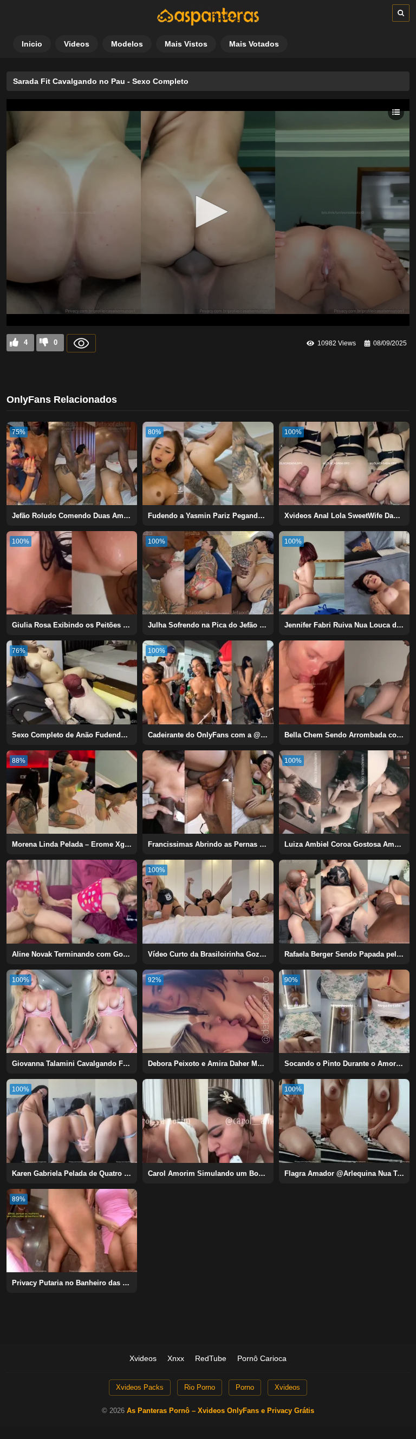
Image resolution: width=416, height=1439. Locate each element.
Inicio (32, 44)
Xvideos (143, 1358)
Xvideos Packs (140, 1387)
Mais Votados (254, 44)
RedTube (210, 1358)
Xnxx (175, 1358)
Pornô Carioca (262, 1358)
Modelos (127, 44)
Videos (76, 44)
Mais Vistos (186, 44)
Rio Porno (199, 1387)
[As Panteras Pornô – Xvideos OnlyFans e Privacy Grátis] (208, 23)
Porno (245, 1387)
